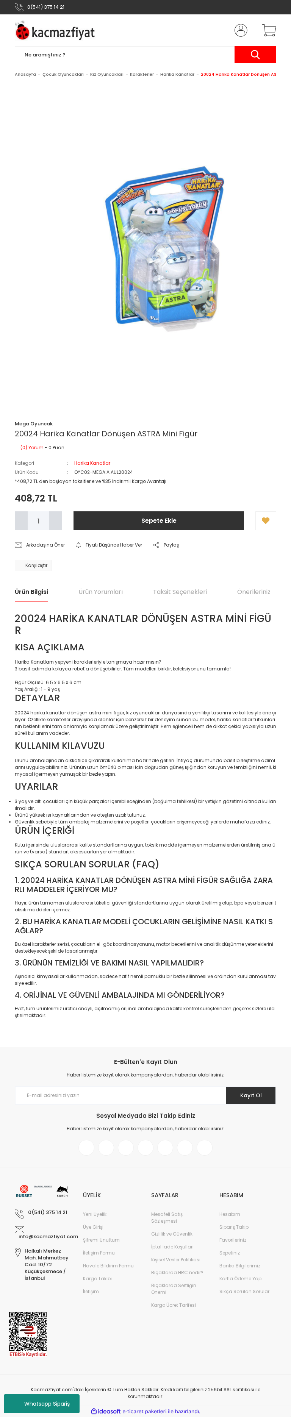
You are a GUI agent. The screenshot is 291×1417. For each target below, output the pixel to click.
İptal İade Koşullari (172, 1247)
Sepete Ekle (159, 520)
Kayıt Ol (251, 1095)
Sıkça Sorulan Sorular (244, 1291)
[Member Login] (239, 30)
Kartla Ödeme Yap (240, 1278)
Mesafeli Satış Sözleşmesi (167, 1217)
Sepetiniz (229, 1253)
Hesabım (229, 1214)
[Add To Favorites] (265, 520)
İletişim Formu (99, 1253)
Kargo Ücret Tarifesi (173, 1305)
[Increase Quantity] (55, 520)
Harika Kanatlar (92, 463)
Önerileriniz (254, 591)
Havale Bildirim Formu (108, 1265)
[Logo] (57, 30)
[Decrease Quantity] (21, 520)
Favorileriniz (232, 1240)
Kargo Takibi (97, 1278)
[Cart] (267, 30)
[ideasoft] (106, 1411)
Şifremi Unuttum (101, 1240)
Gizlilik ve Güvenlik (171, 1234)
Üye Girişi (93, 1227)
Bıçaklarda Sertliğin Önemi (173, 1288)
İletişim (91, 1291)
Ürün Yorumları (100, 591)
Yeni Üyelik (94, 1214)
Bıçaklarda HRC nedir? (177, 1272)
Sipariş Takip (234, 1227)
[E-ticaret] (144, 1411)
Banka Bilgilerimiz (239, 1265)
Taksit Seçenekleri (180, 591)
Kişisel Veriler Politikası (175, 1259)
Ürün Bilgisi (31, 591)
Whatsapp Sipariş (47, 1404)
